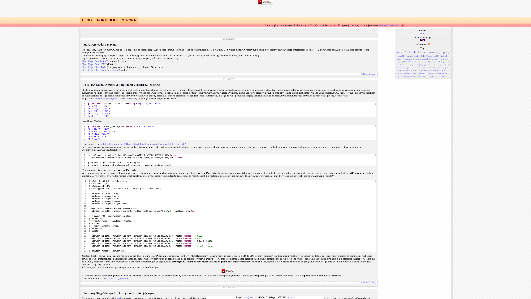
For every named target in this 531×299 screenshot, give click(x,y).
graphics (426, 65)
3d (425, 52)
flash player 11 (433, 56)
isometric (444, 59)
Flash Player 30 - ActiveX (95, 61)
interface (417, 59)
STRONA (129, 20)
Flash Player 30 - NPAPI (94, 64)
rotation (446, 65)
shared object (418, 70)
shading (422, 68)
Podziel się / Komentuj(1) (369, 282)
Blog (422, 33)
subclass (399, 73)
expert (433, 65)
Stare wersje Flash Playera (100, 44)
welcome (417, 62)
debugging (408, 59)
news (439, 65)
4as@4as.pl (250, 297)
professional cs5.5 (434, 76)
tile (443, 56)
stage (444, 70)
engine (445, 53)
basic (415, 52)
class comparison (420, 76)
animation (428, 70)
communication (443, 73)
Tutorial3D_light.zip (117, 278)
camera (408, 65)
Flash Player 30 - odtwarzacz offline (100, 70)
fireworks (439, 62)
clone (429, 68)
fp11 (404, 62)
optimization (426, 59)
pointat (446, 62)
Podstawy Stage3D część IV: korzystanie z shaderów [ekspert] (121, 84)
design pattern (438, 68)
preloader (436, 59)
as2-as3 (411, 56)
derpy (398, 62)
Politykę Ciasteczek (389, 25)
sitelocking (399, 65)
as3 (402, 52)
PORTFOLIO (107, 20)
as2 (417, 56)
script (410, 62)
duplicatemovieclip (403, 68)
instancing (408, 73)
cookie (409, 70)
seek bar (402, 70)
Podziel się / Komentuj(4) (369, 74)
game (444, 76)
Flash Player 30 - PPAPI (94, 67)
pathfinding (417, 65)
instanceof (423, 73)
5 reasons (437, 70)
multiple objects (428, 62)
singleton (415, 68)
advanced (434, 53)
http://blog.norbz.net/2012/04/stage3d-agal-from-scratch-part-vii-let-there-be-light (144, 144)
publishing (432, 73)
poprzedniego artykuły (106, 98)
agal (447, 68)
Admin (291, 297)
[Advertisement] (229, 32)
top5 (415, 73)
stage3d (402, 56)
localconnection (408, 76)
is (399, 76)
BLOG (87, 20)
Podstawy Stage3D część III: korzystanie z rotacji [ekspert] (119, 293)
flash (423, 56)
